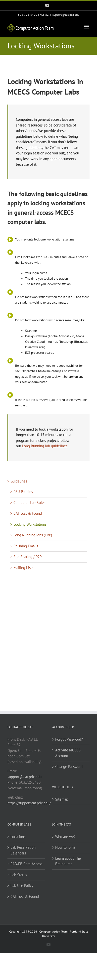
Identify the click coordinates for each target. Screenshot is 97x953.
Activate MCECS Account (68, 753)
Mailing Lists (23, 567)
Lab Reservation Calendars (23, 850)
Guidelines (18, 481)
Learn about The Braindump (68, 861)
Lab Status (18, 874)
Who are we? (65, 836)
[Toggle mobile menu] (87, 26)
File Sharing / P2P (27, 556)
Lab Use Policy (21, 885)
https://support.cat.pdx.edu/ (29, 803)
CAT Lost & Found (27, 513)
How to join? (65, 847)
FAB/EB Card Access (26, 863)
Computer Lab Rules (29, 502)
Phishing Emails (25, 546)
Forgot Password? (69, 739)
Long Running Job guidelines (44, 446)
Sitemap (61, 799)
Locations (17, 836)
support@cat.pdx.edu (65, 14)
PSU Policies (23, 491)
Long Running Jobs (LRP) (32, 535)
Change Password (69, 766)
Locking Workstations (30, 524)
